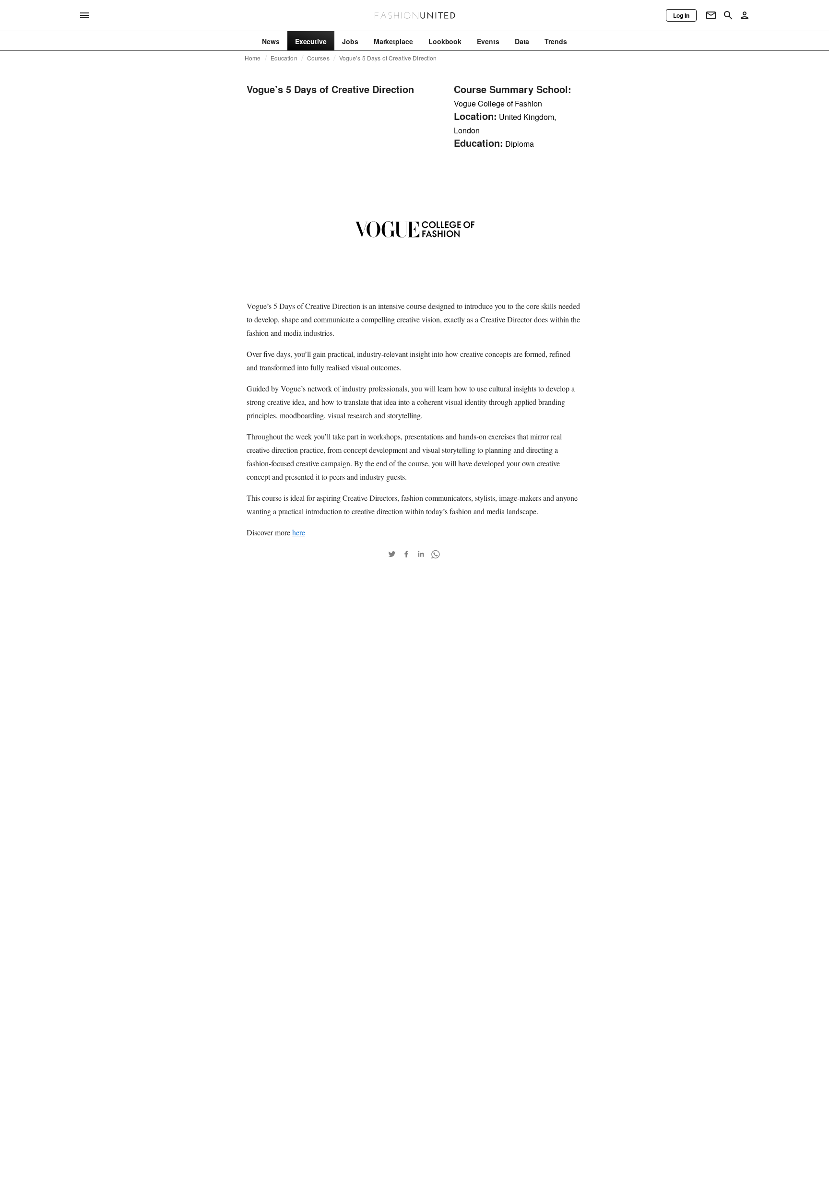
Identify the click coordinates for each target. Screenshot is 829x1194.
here (298, 532)
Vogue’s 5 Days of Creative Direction (388, 58)
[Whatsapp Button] (435, 554)
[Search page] (728, 15)
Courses (318, 58)
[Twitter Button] (392, 554)
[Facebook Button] (406, 554)
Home (253, 58)
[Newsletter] (711, 15)
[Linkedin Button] (421, 554)
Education (284, 58)
